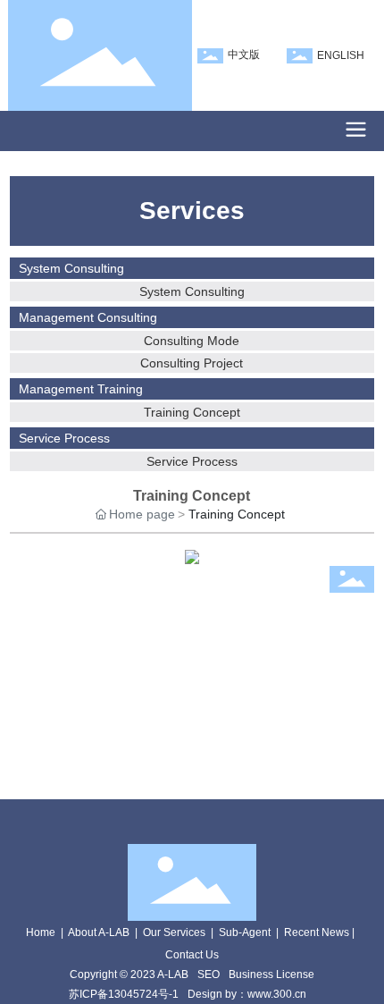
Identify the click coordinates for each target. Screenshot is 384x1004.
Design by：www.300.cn (247, 994)
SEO (208, 974)
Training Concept (192, 412)
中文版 (244, 54)
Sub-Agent (245, 932)
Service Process (192, 461)
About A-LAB (98, 932)
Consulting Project (191, 363)
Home (40, 932)
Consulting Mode (191, 340)
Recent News (316, 932)
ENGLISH (340, 55)
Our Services (174, 932)
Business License (271, 974)
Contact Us (192, 955)
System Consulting (192, 291)
